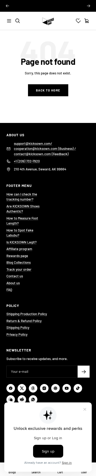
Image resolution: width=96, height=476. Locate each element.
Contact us (14, 276)
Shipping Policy (17, 327)
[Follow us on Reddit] (22, 399)
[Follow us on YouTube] (66, 388)
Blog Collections (18, 262)
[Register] (84, 372)
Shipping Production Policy (26, 314)
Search (36, 472)
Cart (60, 472)
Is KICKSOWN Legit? (21, 242)
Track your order (18, 269)
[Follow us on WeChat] (10, 399)
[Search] (17, 20)
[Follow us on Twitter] (22, 388)
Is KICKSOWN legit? (48, 6)
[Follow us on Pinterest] (55, 388)
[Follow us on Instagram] (44, 388)
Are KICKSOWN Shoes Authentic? (22, 209)
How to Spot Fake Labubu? (19, 233)
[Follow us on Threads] (33, 388)
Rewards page (17, 256)
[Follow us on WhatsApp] (33, 399)
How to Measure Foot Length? (22, 221)
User (84, 472)
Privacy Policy (16, 334)
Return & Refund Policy (24, 321)
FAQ (9, 289)
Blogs (12, 472)
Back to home (48, 90)
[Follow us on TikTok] (78, 388)
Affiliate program (19, 249)
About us (13, 283)
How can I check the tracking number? (21, 197)
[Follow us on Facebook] (10, 388)
